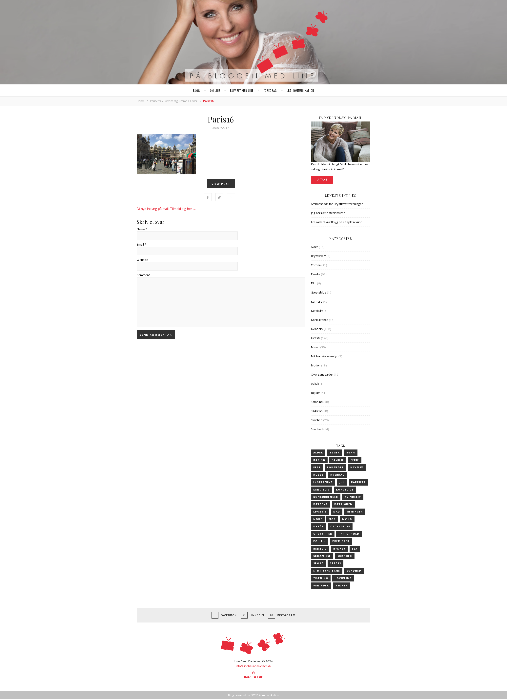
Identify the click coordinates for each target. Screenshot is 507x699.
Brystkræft (318, 256)
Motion (315, 365)
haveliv (356, 467)
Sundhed (317, 429)
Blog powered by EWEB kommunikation (253, 695)
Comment (143, 275)
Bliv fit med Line (242, 90)
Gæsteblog (318, 292)
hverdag (337, 474)
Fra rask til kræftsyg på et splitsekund (336, 222)
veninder (321, 585)
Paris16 (221, 119)
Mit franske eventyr (324, 356)
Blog (196, 90)
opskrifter (322, 533)
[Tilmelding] (340, 141)
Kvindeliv (317, 329)
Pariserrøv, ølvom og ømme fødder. (174, 101)
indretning (323, 482)
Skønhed (316, 420)
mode (317, 519)
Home (141, 101)
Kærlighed (343, 504)
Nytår (318, 526)
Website (142, 260)
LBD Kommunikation (300, 90)
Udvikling (343, 578)
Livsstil (315, 338)
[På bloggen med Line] (253, 43)
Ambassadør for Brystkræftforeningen (337, 204)
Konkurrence (319, 320)
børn (350, 452)
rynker (339, 548)
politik (315, 383)
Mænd (315, 347)
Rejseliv (320, 548)
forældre (335, 467)
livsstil (320, 511)
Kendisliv (317, 311)
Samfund (317, 402)
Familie (315, 274)
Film (313, 283)
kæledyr (320, 504)
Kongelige (345, 489)
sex (354, 548)
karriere (358, 482)
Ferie (355, 460)
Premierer (340, 541)
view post (221, 184)
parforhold (349, 533)
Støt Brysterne (326, 570)
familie (338, 460)
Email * (141, 244)
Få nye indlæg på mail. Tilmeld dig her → (166, 209)
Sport (318, 563)
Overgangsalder (322, 374)
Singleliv (316, 411)
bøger (335, 452)
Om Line (215, 90)
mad (336, 511)
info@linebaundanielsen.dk (253, 666)
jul (342, 482)
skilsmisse (322, 556)
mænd (347, 519)
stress (335, 563)
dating (319, 460)
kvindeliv (353, 497)
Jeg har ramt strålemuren (328, 213)
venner (341, 585)
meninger (355, 511)
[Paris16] (221, 154)
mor (332, 519)
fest (317, 467)
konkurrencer (325, 497)
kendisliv (321, 489)
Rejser (315, 393)
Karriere (316, 301)
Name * (142, 229)
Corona (316, 265)
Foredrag (270, 90)
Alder (314, 247)
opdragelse (340, 526)
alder (318, 452)
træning (320, 578)
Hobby (318, 474)
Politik (319, 541)
